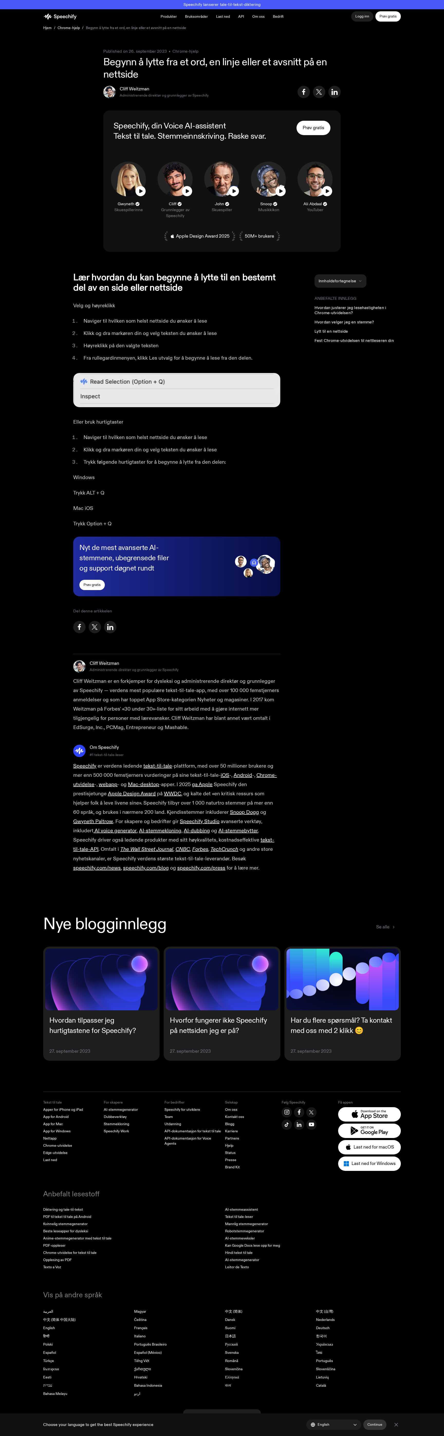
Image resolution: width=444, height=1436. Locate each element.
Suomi (230, 1328)
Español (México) (148, 1352)
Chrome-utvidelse (57, 1145)
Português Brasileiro (150, 1344)
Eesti (47, 1377)
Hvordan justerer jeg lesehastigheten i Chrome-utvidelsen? (350, 310)
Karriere (231, 1131)
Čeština (140, 1320)
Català (321, 1385)
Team (168, 1117)
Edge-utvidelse (55, 1153)
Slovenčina (234, 1369)
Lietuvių (322, 1377)
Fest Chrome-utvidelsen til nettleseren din (354, 340)
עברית (47, 1385)
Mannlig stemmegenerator (246, 1224)
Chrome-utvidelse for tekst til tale (70, 1253)
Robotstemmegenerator (244, 1231)
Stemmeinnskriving (191, 136)
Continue (374, 1424)
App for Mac (53, 1124)
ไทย (319, 1352)
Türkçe (48, 1361)
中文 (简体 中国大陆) (59, 1320)
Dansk (230, 1320)
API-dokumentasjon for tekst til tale (192, 1131)
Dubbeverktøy (115, 1117)
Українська (324, 1344)
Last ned (223, 16)
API (241, 16)
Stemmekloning (116, 1124)
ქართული (142, 1369)
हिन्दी (46, 1336)
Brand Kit (232, 1167)
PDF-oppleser (54, 1245)
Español (49, 1352)
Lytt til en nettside (331, 331)
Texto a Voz (52, 1267)
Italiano (140, 1336)
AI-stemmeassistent (241, 1209)
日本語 (230, 1336)
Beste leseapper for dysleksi (65, 1231)
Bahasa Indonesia (148, 1385)
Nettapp (50, 1138)
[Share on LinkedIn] (334, 92)
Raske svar (246, 136)
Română (231, 1361)
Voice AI (178, 126)
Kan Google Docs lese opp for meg (252, 1245)
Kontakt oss (234, 1117)
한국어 (321, 1336)
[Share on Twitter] (319, 92)
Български (51, 1369)
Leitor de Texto (237, 1267)
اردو (137, 1394)
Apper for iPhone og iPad (63, 1109)
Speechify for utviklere (182, 1109)
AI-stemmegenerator (121, 1109)
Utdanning (172, 1124)
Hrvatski (140, 1377)
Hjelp (229, 1145)
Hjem (47, 28)
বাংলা (228, 1385)
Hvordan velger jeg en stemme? (344, 322)
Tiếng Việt (141, 1361)
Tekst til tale (134, 136)
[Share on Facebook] (304, 92)
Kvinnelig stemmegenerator (65, 1224)
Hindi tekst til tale (239, 1253)
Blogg (229, 1124)
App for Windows (57, 1131)
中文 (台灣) (324, 1311)
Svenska (232, 1352)
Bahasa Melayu (55, 1394)
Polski (48, 1344)
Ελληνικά (232, 1377)
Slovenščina (325, 1369)
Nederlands (325, 1320)
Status (230, 1153)
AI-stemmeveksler (240, 1238)
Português (324, 1361)
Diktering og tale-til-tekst (63, 1209)
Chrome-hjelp (69, 28)
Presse (230, 1160)
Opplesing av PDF (57, 1260)
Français (140, 1328)
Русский (231, 1344)
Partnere (232, 1138)
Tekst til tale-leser (239, 1217)
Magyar (140, 1311)
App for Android (56, 1117)
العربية (48, 1311)
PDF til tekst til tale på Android (67, 1217)
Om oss (231, 1109)
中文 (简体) (233, 1311)
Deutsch (323, 1328)
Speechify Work (116, 1131)
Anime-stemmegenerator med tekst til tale (77, 1238)
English (49, 1328)
